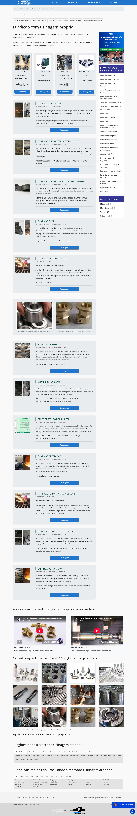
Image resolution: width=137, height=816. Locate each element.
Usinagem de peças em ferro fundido (111, 182)
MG (22, 777)
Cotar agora (22, 92)
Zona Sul (52, 752)
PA (80, 777)
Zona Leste (62, 752)
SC (42, 777)
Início (85, 798)
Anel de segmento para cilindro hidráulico (109, 126)
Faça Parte (117, 798)
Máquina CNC (105, 204)
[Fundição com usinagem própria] (22, 62)
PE (52, 777)
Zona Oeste (43, 752)
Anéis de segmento (107, 75)
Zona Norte (32, 752)
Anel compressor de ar (108, 117)
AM (75, 777)
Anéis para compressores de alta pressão (111, 108)
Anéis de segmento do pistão (111, 79)
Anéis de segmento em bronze (108, 84)
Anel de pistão (105, 121)
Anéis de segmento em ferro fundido (111, 91)
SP (32, 777)
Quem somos (94, 2)
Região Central (21, 752)
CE (62, 777)
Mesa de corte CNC (107, 208)
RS (47, 777)
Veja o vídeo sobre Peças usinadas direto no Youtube (34, 651)
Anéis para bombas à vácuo (93, 21)
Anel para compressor (108, 131)
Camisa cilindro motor (39, 21)
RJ (16, 777)
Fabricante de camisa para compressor (110, 165)
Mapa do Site (108, 798)
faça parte (115, 2)
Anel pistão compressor (109, 136)
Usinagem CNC (106, 216)
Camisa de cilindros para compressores (109, 149)
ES (27, 777)
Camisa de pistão (76, 21)
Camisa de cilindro (107, 144)
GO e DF (68, 777)
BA (57, 777)
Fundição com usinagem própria (109, 176)
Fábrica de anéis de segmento (107, 159)
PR (37, 777)
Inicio (55, 2)
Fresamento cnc (106, 192)
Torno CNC (104, 212)
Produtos (72, 2)
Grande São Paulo (74, 752)
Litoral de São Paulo (89, 752)
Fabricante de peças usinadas (58, 21)
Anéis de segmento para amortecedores (109, 97)
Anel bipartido (105, 113)
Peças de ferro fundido (21, 21)
